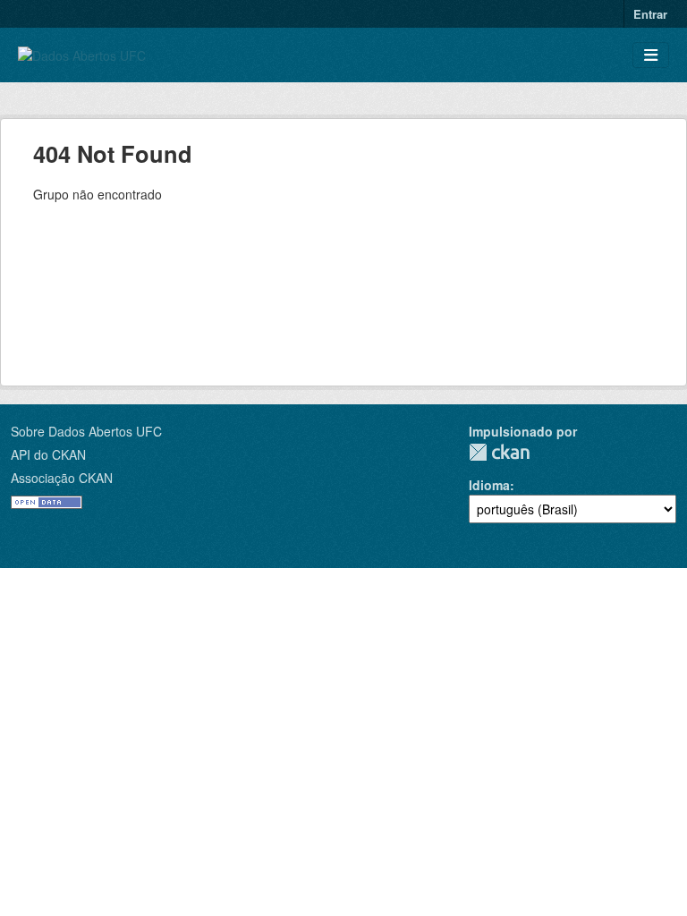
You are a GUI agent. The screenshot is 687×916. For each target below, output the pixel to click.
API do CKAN (48, 454)
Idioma (489, 485)
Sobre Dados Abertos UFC (86, 431)
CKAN (499, 452)
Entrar (650, 13)
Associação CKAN (62, 478)
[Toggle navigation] (650, 55)
